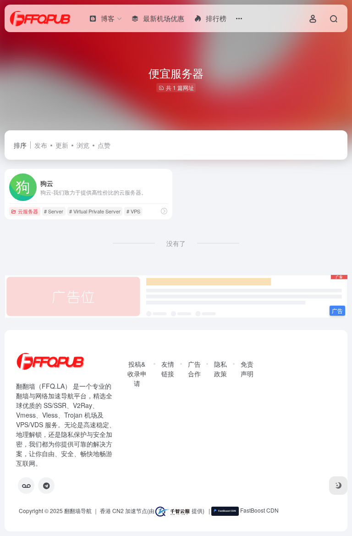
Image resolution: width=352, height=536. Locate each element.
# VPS (133, 211)
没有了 (176, 243)
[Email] (26, 485)
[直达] (164, 211)
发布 (40, 145)
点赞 (104, 145)
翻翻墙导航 (78, 510)
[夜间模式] (338, 485)
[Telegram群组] (46, 485)
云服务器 (28, 211)
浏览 (83, 145)
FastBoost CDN (259, 510)
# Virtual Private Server (95, 211)
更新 (61, 145)
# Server (53, 211)
